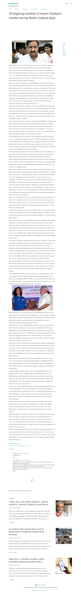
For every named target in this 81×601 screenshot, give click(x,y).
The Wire (11, 75)
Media (64, 50)
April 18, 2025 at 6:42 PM (25, 460)
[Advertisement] (40, 30)
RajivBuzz (13, 3)
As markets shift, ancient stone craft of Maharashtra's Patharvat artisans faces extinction (26, 532)
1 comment (11, 522)
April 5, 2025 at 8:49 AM (24, 453)
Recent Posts (34, 9)
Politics (64, 51)
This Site (17, 9)
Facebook (42, 590)
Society (64, 55)
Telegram (47, 590)
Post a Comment (13, 552)
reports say (11, 422)
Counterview (43, 9)
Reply (14, 457)
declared (44, 432)
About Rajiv (25, 9)
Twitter (38, 590)
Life (63, 48)
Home (10, 9)
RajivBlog (64, 53)
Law (63, 46)
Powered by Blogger (41, 585)
